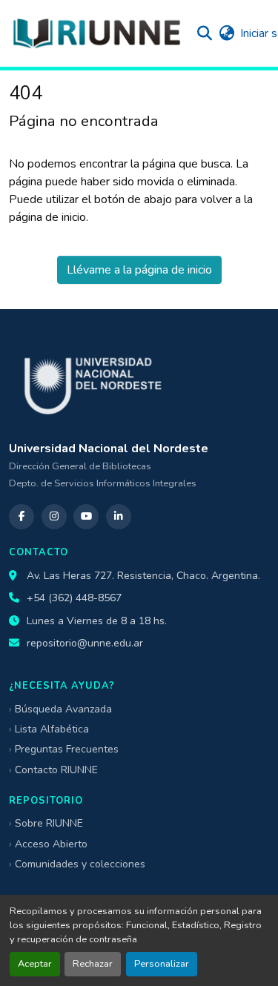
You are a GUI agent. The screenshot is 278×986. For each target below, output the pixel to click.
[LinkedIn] (118, 516)
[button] (96, 33)
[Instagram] (54, 516)
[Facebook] (21, 516)
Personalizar (161, 963)
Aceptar (35, 963)
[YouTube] (86, 516)
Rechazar (93, 963)
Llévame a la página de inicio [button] (139, 270)
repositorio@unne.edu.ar (85, 643)
